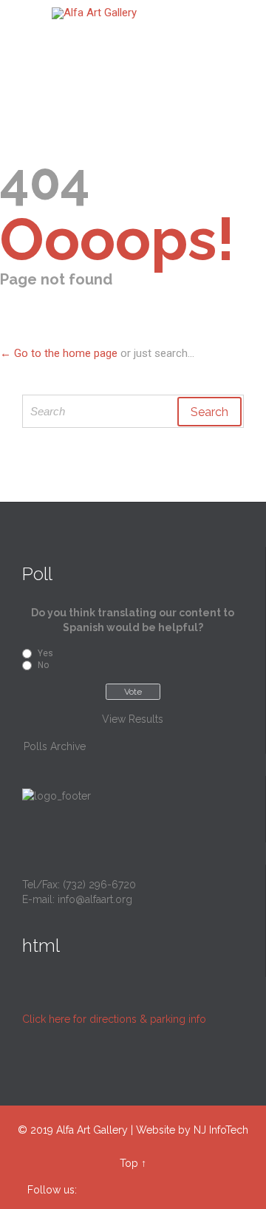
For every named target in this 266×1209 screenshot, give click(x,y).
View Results (132, 719)
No (43, 665)
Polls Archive (55, 746)
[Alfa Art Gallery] (142, 13)
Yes (45, 653)
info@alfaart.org (95, 899)
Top (129, 1163)
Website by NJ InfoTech (192, 1130)
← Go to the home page (58, 353)
